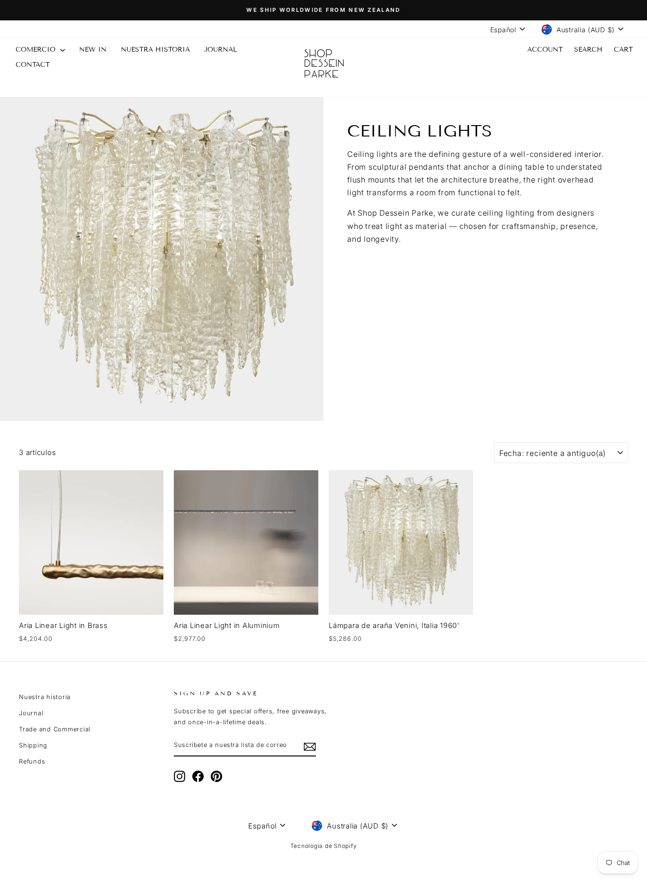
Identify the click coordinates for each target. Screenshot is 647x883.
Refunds (32, 761)
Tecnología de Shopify (323, 845)
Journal (31, 713)
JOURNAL (220, 50)
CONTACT (33, 65)
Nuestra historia (155, 50)
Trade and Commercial (54, 729)
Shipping (33, 745)
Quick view (91, 602)
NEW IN (93, 50)
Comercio (37, 50)
